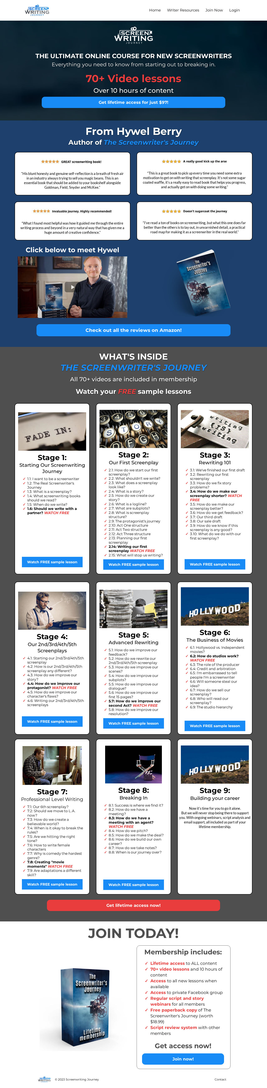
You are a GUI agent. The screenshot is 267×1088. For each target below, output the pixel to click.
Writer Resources (183, 10)
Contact (220, 1079)
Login (234, 10)
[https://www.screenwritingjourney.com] (37, 10)
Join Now (214, 10)
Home (155, 10)
